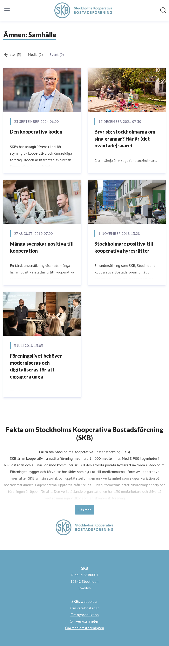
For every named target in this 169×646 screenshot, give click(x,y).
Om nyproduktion (84, 614)
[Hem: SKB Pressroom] (83, 10)
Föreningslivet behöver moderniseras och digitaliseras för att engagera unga (36, 366)
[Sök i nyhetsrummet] (163, 10)
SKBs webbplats (84, 601)
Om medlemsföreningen (84, 628)
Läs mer (84, 509)
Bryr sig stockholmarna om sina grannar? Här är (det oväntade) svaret (124, 138)
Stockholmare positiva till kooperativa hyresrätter (123, 247)
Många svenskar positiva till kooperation (42, 247)
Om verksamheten (84, 621)
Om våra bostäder (84, 608)
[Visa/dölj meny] (7, 10)
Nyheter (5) (12, 54)
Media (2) (35, 54)
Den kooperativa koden (36, 132)
